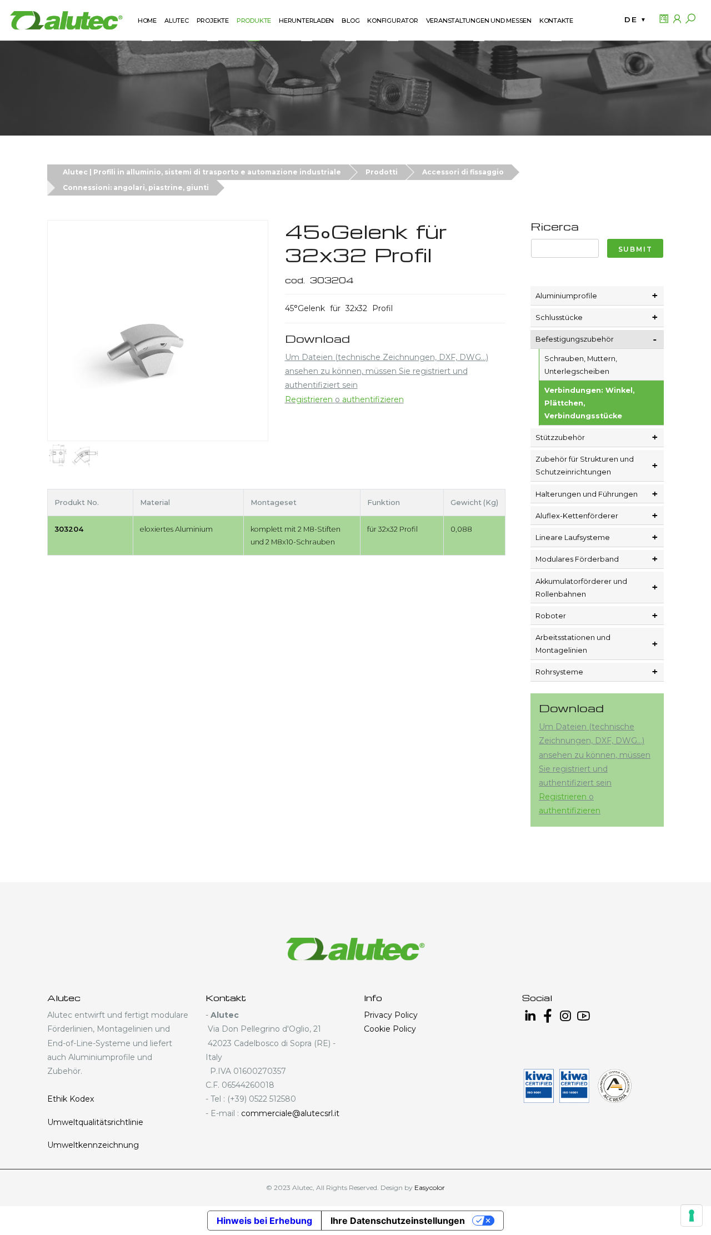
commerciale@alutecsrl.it (290, 1113)
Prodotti (381, 172)
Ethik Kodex (70, 1099)
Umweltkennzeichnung (93, 1145)
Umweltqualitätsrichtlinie (95, 1122)
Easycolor (429, 1187)
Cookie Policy (390, 1029)
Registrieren (310, 399)
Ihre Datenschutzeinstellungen (398, 1220)
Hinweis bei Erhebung (264, 1220)
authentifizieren (373, 399)
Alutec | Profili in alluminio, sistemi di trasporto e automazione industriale (202, 172)
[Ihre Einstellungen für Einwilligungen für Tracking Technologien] (691, 1215)
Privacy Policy (391, 1015)
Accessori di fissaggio (463, 172)
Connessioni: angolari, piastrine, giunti (136, 187)
